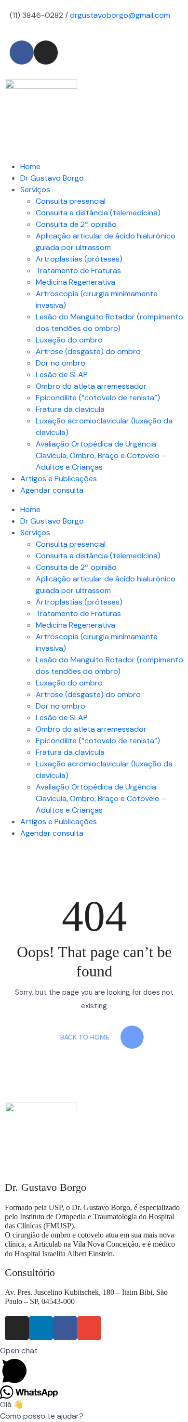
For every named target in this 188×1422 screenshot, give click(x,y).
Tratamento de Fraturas (78, 270)
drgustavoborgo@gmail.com (120, 15)
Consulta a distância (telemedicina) (98, 213)
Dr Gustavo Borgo (52, 178)
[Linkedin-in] (41, 1328)
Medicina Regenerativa (75, 282)
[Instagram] (17, 1328)
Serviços (35, 189)
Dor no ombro (60, 363)
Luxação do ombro (69, 340)
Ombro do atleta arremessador (91, 386)
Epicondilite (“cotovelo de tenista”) (98, 398)
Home (30, 166)
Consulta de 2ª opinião (76, 224)
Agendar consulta (51, 490)
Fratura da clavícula (70, 409)
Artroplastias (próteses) (79, 259)
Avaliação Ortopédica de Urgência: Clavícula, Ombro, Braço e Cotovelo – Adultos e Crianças (101, 455)
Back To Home (84, 1037)
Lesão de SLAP (62, 374)
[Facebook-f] (65, 1328)
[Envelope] (89, 1328)
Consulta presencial (71, 201)
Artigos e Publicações (58, 479)
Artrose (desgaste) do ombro (88, 351)
